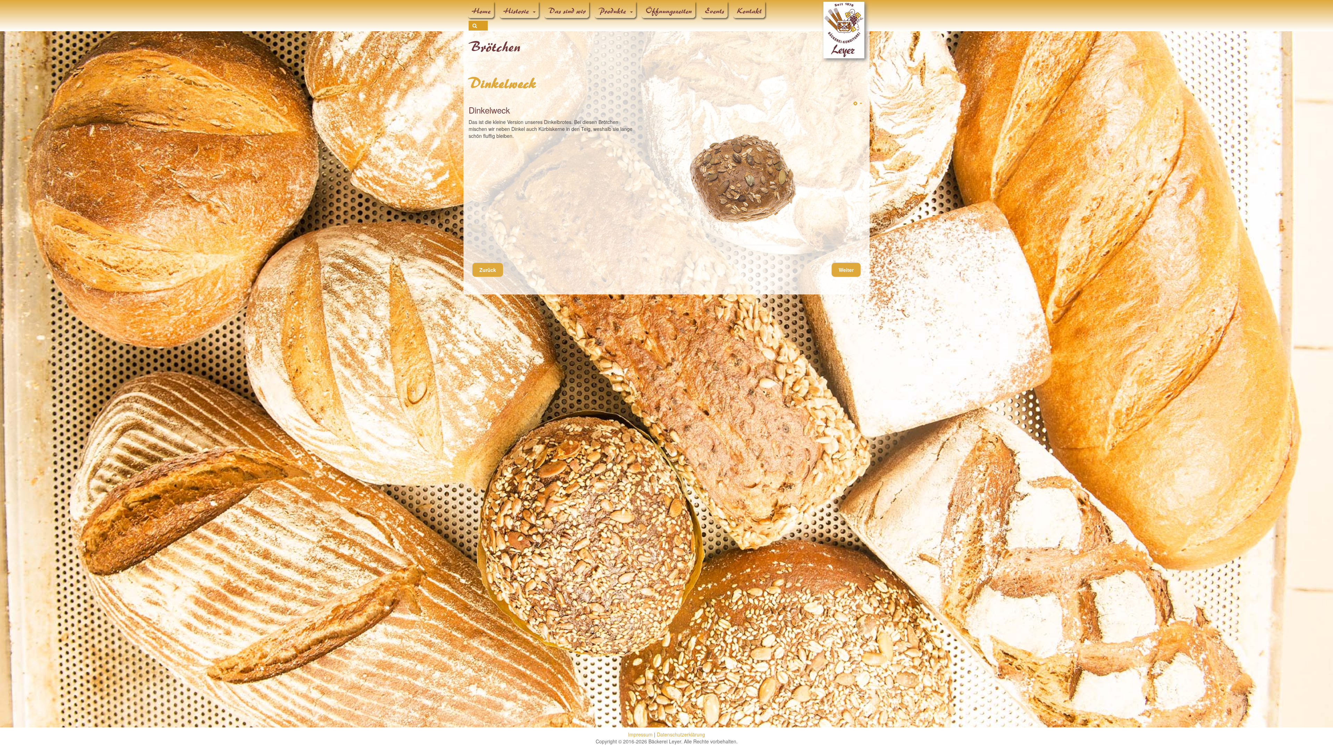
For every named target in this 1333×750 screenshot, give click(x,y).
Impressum (640, 734)
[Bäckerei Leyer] (843, 11)
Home (481, 11)
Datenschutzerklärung (681, 734)
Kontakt (749, 11)
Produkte (613, 11)
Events (714, 11)
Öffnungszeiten (669, 11)
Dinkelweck (503, 83)
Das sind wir (567, 11)
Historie (517, 11)
